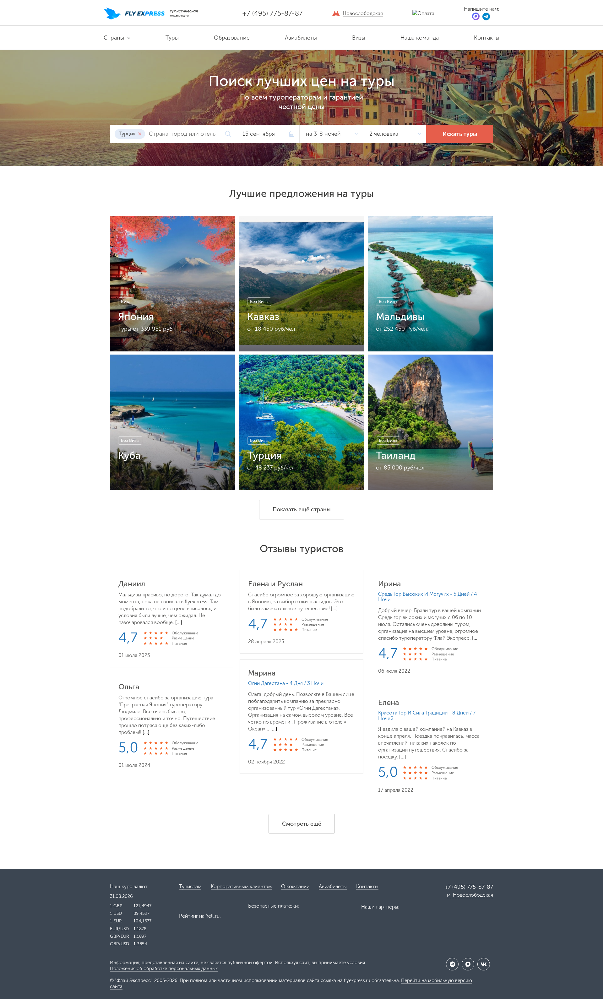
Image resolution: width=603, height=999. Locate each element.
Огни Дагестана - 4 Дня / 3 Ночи (285, 683)
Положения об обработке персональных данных (164, 968)
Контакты (486, 37)
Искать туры (460, 134)
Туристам (190, 886)
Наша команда (419, 37)
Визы (358, 37)
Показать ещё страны (302, 509)
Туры (172, 37)
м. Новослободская (470, 895)
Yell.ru (213, 916)
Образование (232, 37)
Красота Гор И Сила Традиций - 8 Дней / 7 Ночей (426, 715)
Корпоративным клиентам (241, 886)
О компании (295, 886)
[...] (178, 622)
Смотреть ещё (301, 823)
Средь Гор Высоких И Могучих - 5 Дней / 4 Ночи (427, 596)
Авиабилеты (301, 37)
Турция (128, 134)
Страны (114, 37)
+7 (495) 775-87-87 (272, 13)
